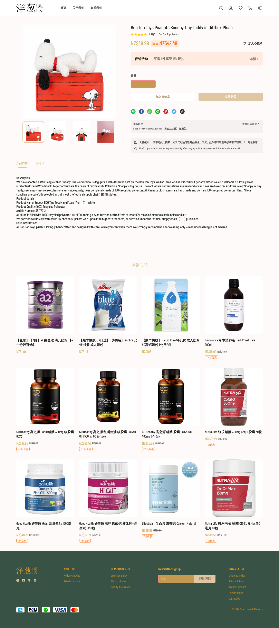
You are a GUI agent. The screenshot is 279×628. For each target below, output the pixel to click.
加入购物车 (163, 97)
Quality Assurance (120, 587)
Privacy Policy (236, 593)
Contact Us (234, 598)
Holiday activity (72, 575)
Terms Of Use (236, 569)
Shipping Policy (237, 575)
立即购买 (230, 96)
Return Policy (236, 581)
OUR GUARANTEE (121, 569)
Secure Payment (237, 587)
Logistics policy (119, 575)
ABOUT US (69, 569)
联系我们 (96, 8)
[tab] (22, 164)
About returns (118, 581)
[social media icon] (17, 581)
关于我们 (78, 8)
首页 (63, 8)
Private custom (72, 581)
